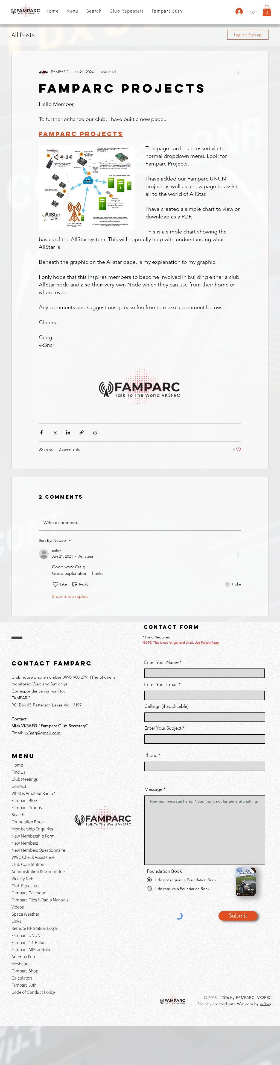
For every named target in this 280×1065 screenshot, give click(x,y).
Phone (150, 755)
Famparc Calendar (28, 893)
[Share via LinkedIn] (68, 432)
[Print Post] (95, 432)
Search (17, 815)
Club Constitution (27, 864)
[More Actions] (238, 554)
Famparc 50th (24, 985)
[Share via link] (81, 432)
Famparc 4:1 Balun (28, 942)
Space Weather (25, 914)
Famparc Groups (26, 807)
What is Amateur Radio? (33, 793)
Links (16, 921)
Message (153, 789)
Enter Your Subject (163, 728)
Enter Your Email (160, 684)
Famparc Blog (24, 800)
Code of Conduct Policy (33, 992)
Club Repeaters (25, 886)
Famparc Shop (24, 971)
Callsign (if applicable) (166, 706)
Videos (17, 907)
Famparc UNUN (25, 935)
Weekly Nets (22, 878)
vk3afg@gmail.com (42, 732)
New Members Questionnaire (38, 850)
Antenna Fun (23, 957)
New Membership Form (33, 836)
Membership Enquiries (32, 829)
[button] (72, 11)
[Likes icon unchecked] (55, 584)
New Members (24, 843)
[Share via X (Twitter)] (54, 432)
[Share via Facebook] (41, 432)
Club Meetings (24, 779)
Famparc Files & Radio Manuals (39, 900)
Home (17, 765)
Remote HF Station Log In (34, 928)
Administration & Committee (38, 871)
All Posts (22, 34)
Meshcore (20, 964)
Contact (18, 786)
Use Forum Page (207, 642)
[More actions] (238, 72)
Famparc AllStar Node (31, 949)
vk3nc (265, 1003)
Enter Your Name (162, 662)
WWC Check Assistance (32, 857)
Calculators (22, 978)
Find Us (18, 772)
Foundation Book (27, 822)
